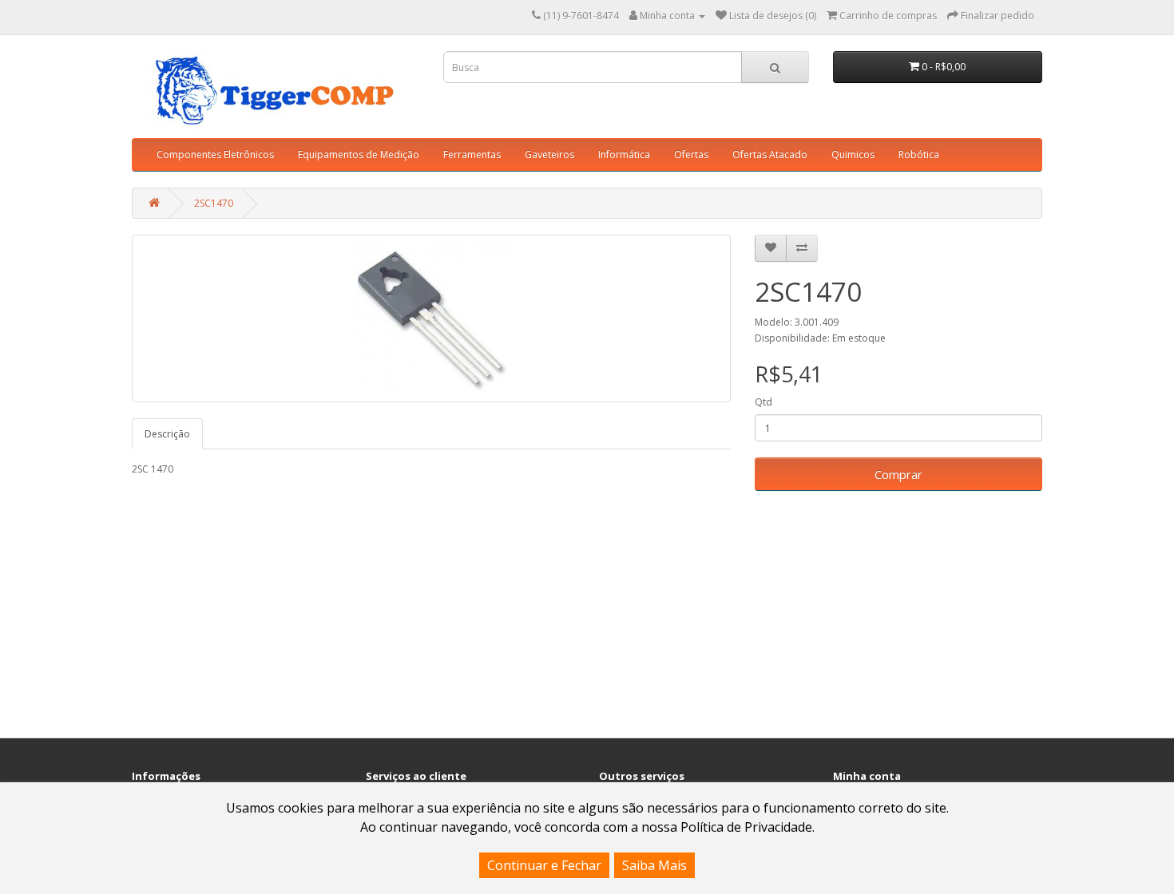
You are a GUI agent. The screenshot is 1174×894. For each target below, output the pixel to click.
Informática (624, 154)
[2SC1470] (431, 318)
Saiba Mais (654, 865)
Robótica (918, 154)
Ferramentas (472, 154)
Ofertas (691, 154)
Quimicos (853, 154)
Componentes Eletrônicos (215, 154)
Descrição (167, 434)
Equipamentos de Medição (358, 154)
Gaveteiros (549, 154)
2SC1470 (213, 203)
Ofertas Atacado (769, 154)
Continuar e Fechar (544, 865)
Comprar (898, 474)
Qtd (763, 402)
